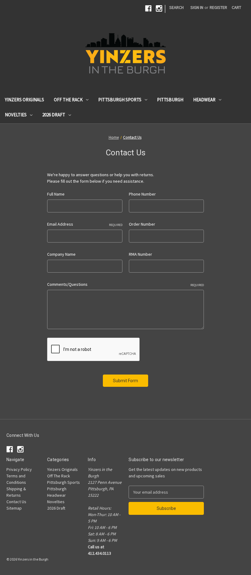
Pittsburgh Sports (119, 100)
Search (176, 7)
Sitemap (14, 508)
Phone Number (142, 194)
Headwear (204, 100)
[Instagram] (159, 8)
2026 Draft (53, 115)
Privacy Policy (19, 469)
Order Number (142, 224)
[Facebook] (148, 8)
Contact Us (16, 501)
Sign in (196, 7)
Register (218, 7)
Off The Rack (68, 100)
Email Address (84, 224)
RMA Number (140, 254)
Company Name (61, 254)
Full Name (56, 194)
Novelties (16, 115)
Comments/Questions (125, 284)
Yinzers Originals (24, 100)
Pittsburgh (170, 100)
